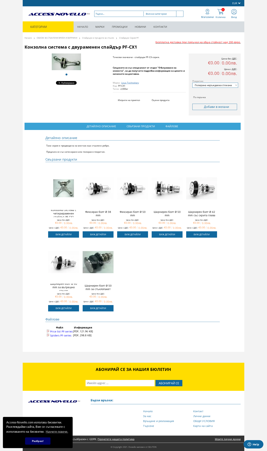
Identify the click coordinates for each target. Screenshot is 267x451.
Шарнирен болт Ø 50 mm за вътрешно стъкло (63, 287)
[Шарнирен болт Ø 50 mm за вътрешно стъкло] (63, 262)
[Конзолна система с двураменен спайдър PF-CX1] (66, 61)
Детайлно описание (101, 126)
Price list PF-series (61, 331)
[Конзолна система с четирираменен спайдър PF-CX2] (63, 188)
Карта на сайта (203, 426)
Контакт (198, 411)
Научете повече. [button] (57, 431)
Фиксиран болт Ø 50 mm (132, 213)
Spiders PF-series (60, 335)
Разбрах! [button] (38, 441)
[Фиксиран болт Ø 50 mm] (132, 188)
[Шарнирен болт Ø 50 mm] (167, 188)
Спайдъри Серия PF (129, 37)
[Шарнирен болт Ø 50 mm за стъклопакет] (98, 262)
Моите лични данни (228, 439)
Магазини (207, 17)
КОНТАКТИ (160, 26)
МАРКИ (100, 26)
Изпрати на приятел (129, 100)
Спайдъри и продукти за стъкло (98, 37)
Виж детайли (63, 234)
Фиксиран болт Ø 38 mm (98, 213)
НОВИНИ (140, 26)
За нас (147, 416)
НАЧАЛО (82, 26)
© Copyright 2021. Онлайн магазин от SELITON (133, 447)
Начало (28, 37)
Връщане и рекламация (158, 421)
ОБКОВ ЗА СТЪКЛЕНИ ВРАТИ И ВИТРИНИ (57, 37)
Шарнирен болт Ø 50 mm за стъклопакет (98, 287)
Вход (234, 17)
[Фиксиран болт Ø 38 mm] (98, 188)
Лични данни (202, 416)
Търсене (148, 426)
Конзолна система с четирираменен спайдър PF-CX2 (63, 213)
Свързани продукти (141, 126)
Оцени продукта (160, 100)
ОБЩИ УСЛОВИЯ (204, 421)
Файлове (171, 126)
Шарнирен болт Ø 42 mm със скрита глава (201, 213)
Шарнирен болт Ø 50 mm (167, 213)
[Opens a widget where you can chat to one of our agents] (253, 444)
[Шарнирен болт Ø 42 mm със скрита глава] (201, 188)
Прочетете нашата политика (116, 439)
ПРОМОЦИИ (120, 26)
